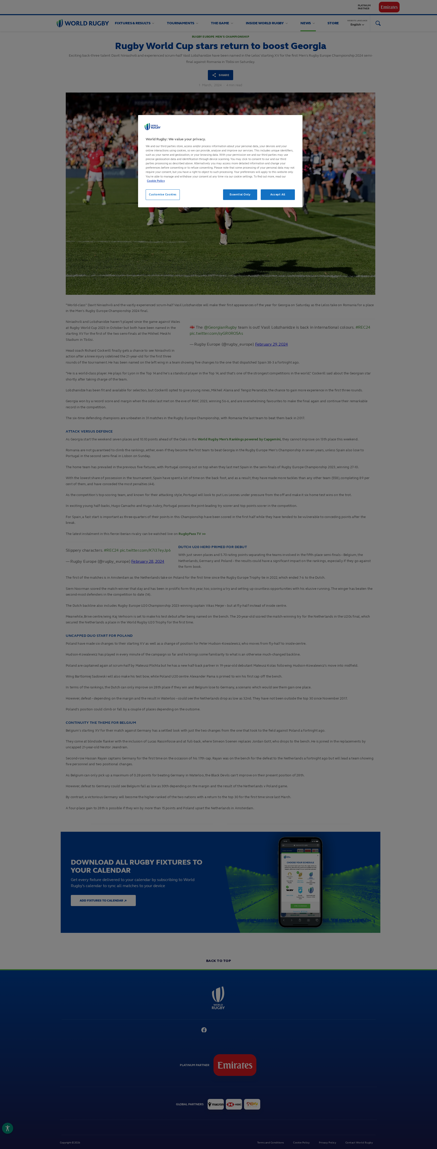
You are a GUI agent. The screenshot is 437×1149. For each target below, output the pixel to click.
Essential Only (240, 194)
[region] (220, 161)
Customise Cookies (163, 194)
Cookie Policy (156, 181)
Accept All (277, 194)
